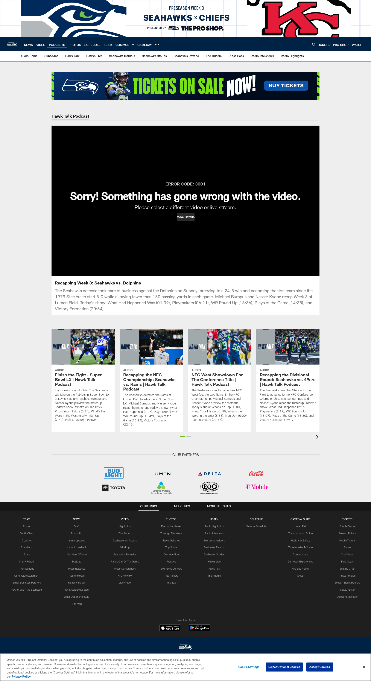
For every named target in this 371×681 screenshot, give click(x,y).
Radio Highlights (214, 526)
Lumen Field (300, 526)
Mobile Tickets (347, 540)
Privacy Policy (21, 676)
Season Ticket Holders (347, 582)
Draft (76, 526)
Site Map (77, 603)
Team (26, 519)
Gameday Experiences (300, 561)
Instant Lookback (77, 547)
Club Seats (347, 554)
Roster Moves (77, 575)
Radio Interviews (214, 533)
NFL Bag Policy (300, 568)
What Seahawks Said (77, 589)
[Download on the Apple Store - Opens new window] (170, 628)
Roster (26, 526)
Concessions (300, 554)
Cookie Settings (248, 667)
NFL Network (125, 575)
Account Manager (347, 596)
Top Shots (171, 547)
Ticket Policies (347, 575)
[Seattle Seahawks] (185, 647)
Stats (27, 554)
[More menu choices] (157, 44)
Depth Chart (27, 533)
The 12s (171, 582)
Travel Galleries (171, 540)
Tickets (347, 519)
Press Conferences (125, 568)
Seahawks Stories (214, 554)
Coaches (27, 540)
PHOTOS (171, 519)
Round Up (76, 533)
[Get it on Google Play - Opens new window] (199, 630)
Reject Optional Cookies (284, 667)
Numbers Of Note (77, 554)
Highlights (125, 526)
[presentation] (317, 437)
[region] (185, 667)
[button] (186, 217)
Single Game (347, 526)
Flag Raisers (171, 575)
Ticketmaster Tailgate (300, 547)
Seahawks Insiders (214, 540)
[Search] (314, 44)
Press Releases (76, 568)
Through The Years (171, 533)
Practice (171, 561)
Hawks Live (214, 561)
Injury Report (26, 561)
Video (125, 519)
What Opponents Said (76, 596)
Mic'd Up (125, 547)
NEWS (76, 519)
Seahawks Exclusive (124, 554)
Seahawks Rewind (214, 547)
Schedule (256, 519)
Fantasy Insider (76, 582)
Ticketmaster (347, 589)
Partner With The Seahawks (27, 589)
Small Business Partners (27, 582)
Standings (27, 547)
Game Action (171, 554)
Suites (347, 547)
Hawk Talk (214, 568)
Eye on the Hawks (171, 526)
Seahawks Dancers (171, 568)
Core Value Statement (26, 575)
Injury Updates (76, 540)
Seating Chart (347, 568)
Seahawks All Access (125, 540)
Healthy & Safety (300, 540)
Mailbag (76, 561)
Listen (214, 519)
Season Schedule (256, 526)
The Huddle (214, 575)
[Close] (364, 667)
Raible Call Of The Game (125, 561)
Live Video (125, 582)
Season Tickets (347, 533)
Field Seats (347, 561)
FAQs (300, 575)
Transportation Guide (300, 533)
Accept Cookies (319, 667)
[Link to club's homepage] (12, 44)
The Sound (125, 533)
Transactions (27, 568)
